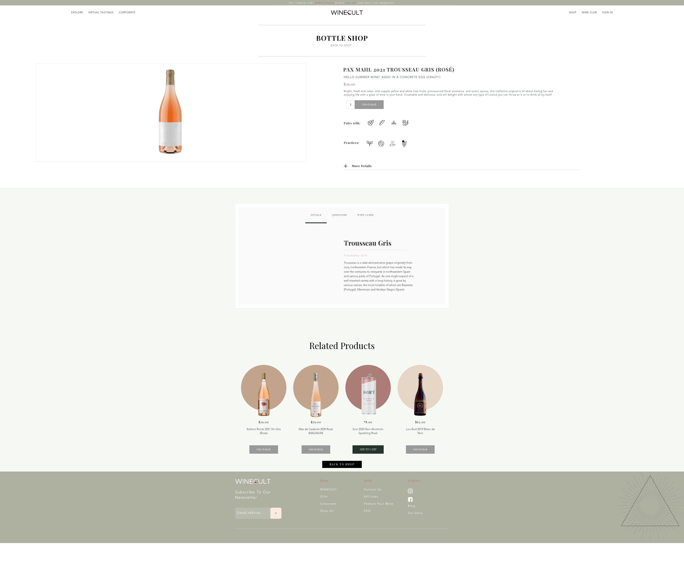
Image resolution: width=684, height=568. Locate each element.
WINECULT (328, 489)
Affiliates (371, 496)
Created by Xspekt (272, 532)
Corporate (328, 504)
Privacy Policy (435, 532)
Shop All (327, 511)
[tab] (316, 215)
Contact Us (372, 489)
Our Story (415, 513)
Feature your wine (378, 504)
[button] (77, 11)
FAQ (367, 511)
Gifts (324, 496)
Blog (411, 506)
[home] (347, 12)
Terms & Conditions (409, 532)
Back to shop (342, 464)
